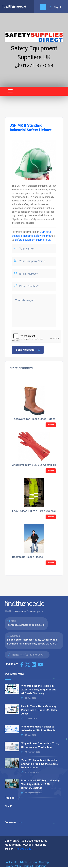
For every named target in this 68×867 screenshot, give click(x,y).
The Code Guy (22, 848)
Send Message (25, 349)
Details (51, 425)
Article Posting (28, 862)
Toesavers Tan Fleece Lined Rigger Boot (36, 418)
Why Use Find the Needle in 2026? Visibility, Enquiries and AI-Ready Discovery (38, 689)
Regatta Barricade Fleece (27, 557)
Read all (10, 797)
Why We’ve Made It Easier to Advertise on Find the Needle (38, 728)
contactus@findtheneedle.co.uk (26, 624)
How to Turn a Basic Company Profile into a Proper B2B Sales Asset (39, 710)
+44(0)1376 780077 (32, 654)
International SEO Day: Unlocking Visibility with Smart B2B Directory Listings (40, 784)
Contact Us (11, 862)
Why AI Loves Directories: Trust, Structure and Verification (40, 745)
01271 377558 (36, 65)
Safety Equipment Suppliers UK (33, 239)
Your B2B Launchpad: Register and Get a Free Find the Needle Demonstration (39, 764)
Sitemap (44, 862)
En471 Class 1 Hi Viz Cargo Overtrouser (36, 511)
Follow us (11, 822)
